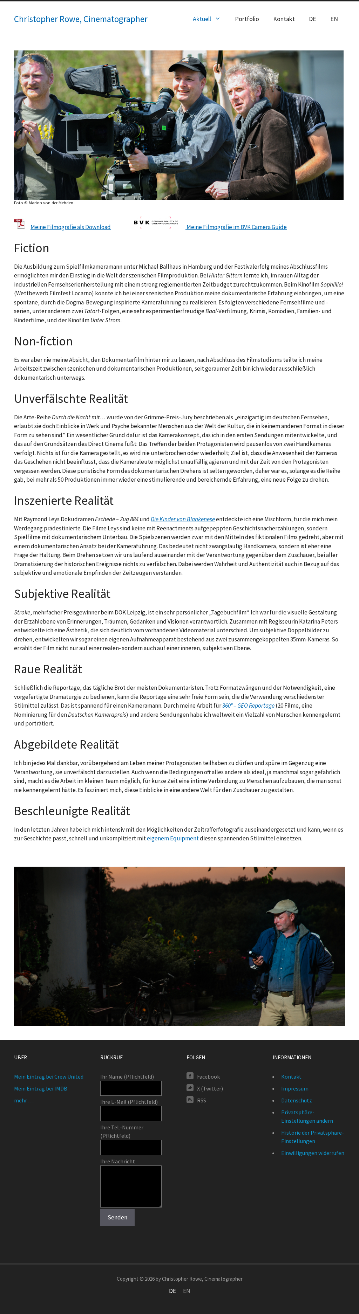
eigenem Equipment (173, 838)
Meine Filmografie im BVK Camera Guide (236, 227)
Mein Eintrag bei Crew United (48, 1076)
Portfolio (247, 19)
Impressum (295, 1088)
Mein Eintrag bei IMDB (40, 1088)
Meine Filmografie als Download (71, 227)
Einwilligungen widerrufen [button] (312, 1152)
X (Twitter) (210, 1088)
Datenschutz (296, 1100)
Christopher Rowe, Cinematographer (81, 19)
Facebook (208, 1076)
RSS (201, 1100)
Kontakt (284, 19)
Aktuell (202, 19)
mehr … (24, 1100)
